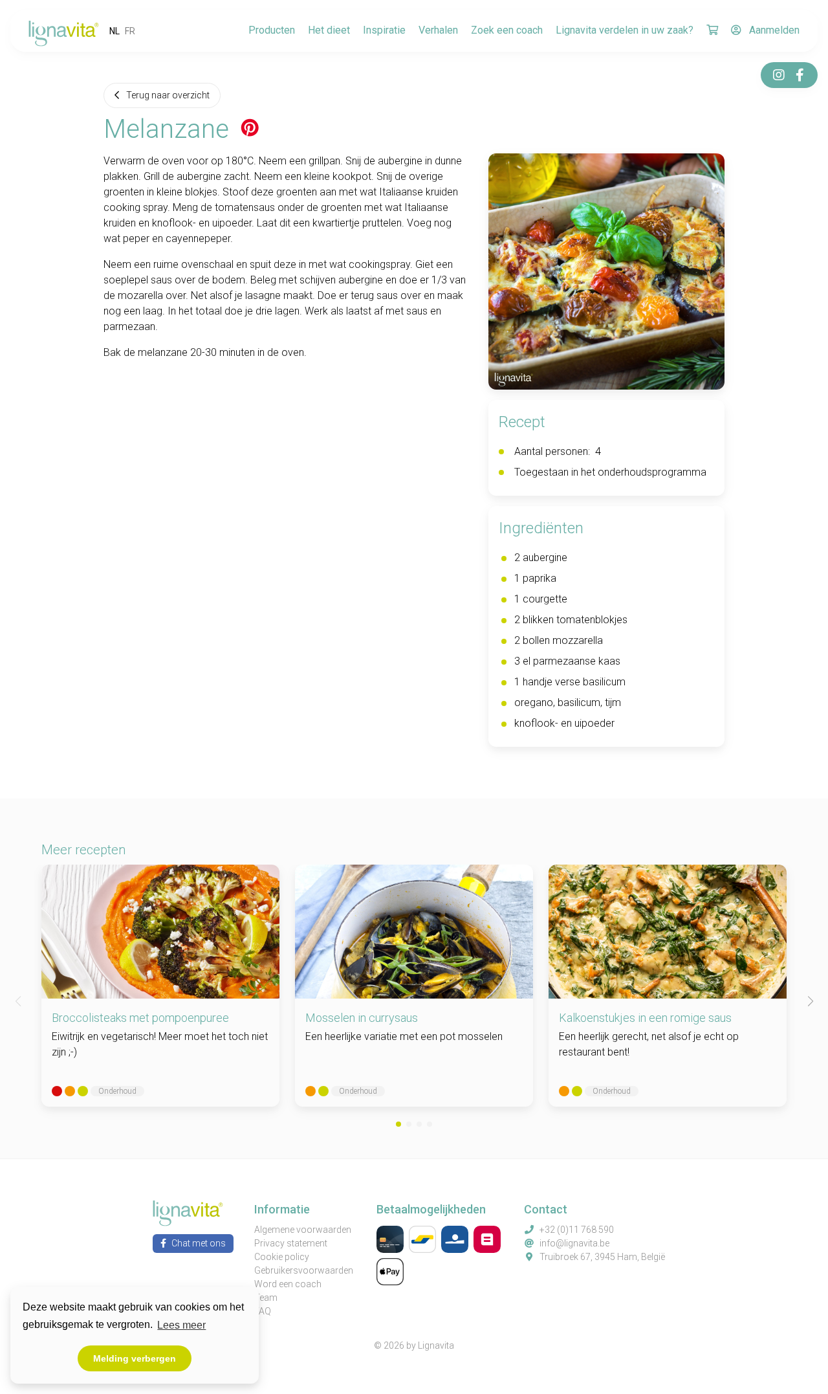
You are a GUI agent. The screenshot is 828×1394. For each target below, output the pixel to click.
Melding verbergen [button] (134, 1358)
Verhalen (438, 30)
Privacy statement (290, 1243)
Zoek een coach (507, 30)
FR (130, 31)
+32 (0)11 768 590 (576, 1229)
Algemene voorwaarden (302, 1229)
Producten (271, 30)
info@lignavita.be (574, 1243)
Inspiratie (384, 30)
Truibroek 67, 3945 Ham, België (602, 1257)
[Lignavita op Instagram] (778, 75)
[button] (398, 1124)
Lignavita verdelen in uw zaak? (624, 30)
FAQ (262, 1311)
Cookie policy (281, 1257)
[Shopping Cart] (712, 31)
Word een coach (287, 1284)
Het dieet (329, 30)
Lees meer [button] (181, 1325)
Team (266, 1297)
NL (114, 31)
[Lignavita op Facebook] (799, 75)
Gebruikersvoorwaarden (303, 1270)
